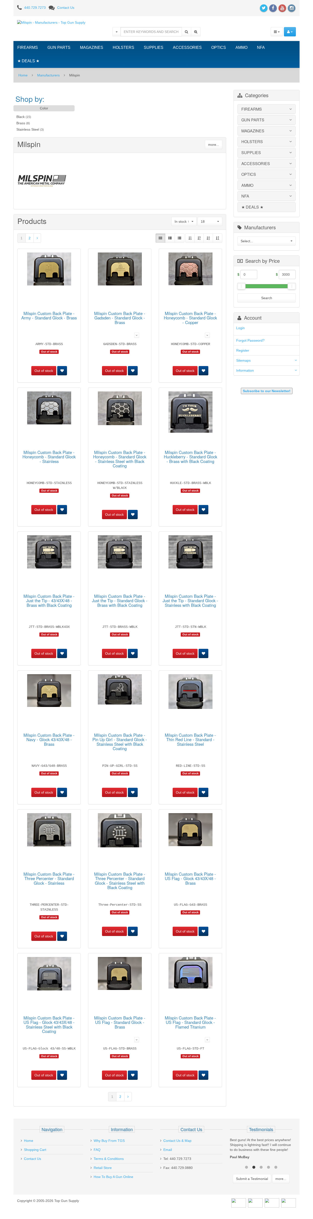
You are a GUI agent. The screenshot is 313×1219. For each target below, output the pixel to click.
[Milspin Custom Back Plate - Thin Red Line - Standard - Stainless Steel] (190, 692)
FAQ (97, 1150)
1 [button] (246, 1166)
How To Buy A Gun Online (113, 1177)
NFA (261, 47)
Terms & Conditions (109, 1159)
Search (266, 298)
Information (245, 370)
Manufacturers (48, 75)
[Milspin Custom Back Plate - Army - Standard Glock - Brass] (49, 270)
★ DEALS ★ (28, 61)
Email (167, 1150)
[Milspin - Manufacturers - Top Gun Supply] (51, 22)
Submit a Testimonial (252, 1179)
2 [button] (253, 1166)
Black (20, 117)
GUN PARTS (58, 47)
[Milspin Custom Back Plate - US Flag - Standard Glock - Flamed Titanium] (190, 974)
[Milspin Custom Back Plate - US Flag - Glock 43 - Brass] (190, 830)
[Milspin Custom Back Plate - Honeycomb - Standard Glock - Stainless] (49, 409)
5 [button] (275, 1166)
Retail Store (103, 1168)
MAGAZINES (91, 47)
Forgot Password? (250, 340)
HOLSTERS (123, 47)
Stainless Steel (27, 129)
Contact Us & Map (177, 1141)
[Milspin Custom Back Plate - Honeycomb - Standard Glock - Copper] (190, 270)
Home (23, 75)
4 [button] (268, 1166)
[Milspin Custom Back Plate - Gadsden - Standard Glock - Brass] (120, 270)
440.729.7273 (35, 8)
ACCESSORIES (187, 47)
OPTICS (218, 47)
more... (213, 145)
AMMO (241, 47)
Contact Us (65, 8)
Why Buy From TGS (109, 1141)
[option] (261, 1149)
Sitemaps (243, 360)
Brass (20, 123)
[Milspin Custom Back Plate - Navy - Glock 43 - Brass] (49, 691)
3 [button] (261, 1166)
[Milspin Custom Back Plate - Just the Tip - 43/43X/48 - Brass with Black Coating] (49, 553)
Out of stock (43, 371)
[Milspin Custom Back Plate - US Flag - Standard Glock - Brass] (120, 974)
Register (242, 350)
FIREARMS (27, 47)
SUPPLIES (153, 47)
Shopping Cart (35, 1150)
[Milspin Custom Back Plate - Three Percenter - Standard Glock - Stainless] (49, 830)
